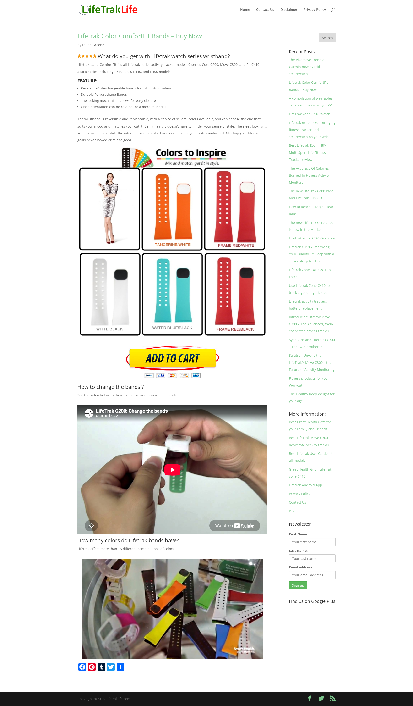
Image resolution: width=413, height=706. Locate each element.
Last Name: (298, 550)
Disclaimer (288, 10)
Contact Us (265, 10)
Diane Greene (93, 45)
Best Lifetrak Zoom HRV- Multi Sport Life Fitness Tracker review (308, 152)
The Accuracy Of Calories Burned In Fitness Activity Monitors (309, 175)
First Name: (298, 534)
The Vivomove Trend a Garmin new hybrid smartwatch (306, 66)
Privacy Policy (315, 10)
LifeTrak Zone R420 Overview (312, 238)
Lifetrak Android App (305, 485)
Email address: (301, 567)
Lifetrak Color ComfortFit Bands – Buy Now (139, 36)
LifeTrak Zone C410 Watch (309, 114)
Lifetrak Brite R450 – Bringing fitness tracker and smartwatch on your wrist (312, 129)
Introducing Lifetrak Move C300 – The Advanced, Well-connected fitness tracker (311, 324)
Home (245, 10)
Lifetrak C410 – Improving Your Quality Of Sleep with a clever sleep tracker (311, 254)
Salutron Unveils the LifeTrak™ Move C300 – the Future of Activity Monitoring (312, 362)
